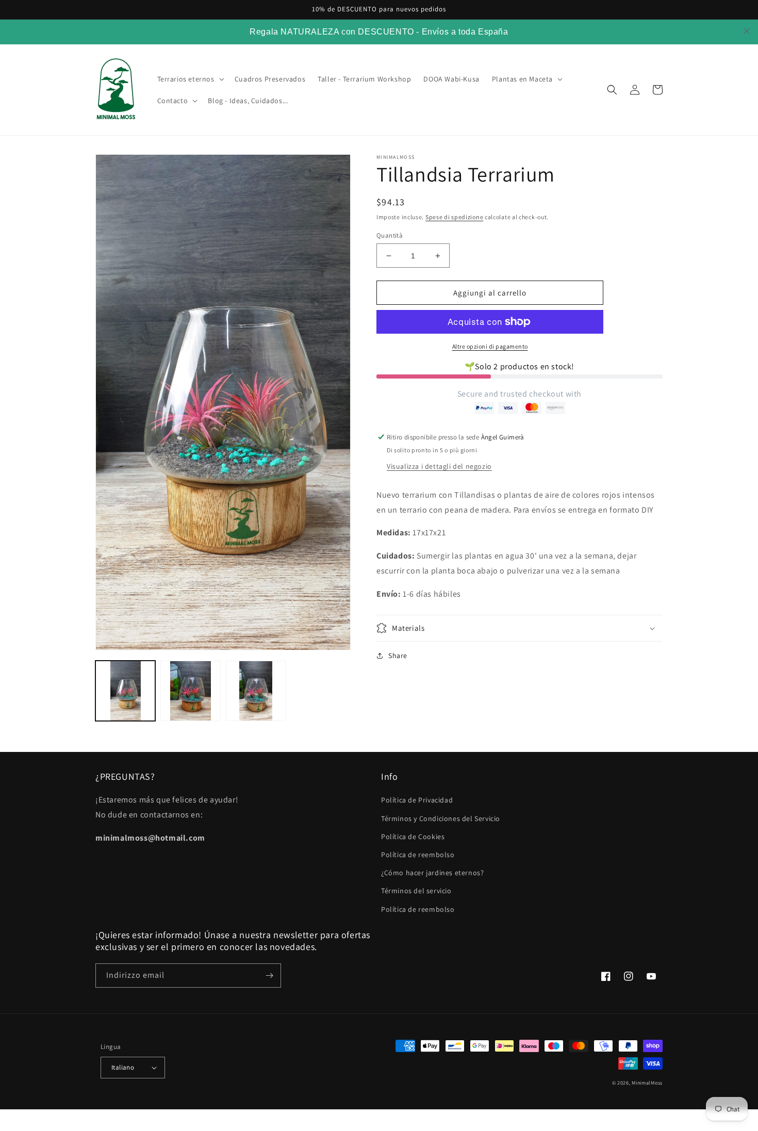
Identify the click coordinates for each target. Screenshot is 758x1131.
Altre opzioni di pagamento (490, 346)
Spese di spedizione (454, 217)
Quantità (389, 235)
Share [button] (397, 655)
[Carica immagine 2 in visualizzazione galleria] (190, 690)
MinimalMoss (647, 1082)
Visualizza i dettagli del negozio (439, 466)
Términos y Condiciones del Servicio (440, 818)
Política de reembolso (418, 854)
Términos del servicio (416, 890)
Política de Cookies (412, 836)
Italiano (122, 1067)
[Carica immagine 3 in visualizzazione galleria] (256, 690)
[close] (746, 31)
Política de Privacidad (417, 800)
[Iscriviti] (269, 975)
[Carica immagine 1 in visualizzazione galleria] (125, 690)
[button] (189, 79)
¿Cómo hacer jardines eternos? (432, 872)
